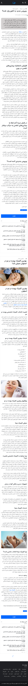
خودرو (12, 671)
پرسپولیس (13, 676)
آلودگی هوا (24, 669)
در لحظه (21, 32)
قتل (21, 673)
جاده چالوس (17, 671)
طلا (8, 671)
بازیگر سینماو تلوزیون (7, 669)
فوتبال (25, 673)
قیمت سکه (5, 673)
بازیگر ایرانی (15, 669)
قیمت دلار (11, 673)
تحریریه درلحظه (23, 8)
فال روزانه (4, 671)
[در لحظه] (14, 2)
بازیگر (19, 669)
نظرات (14, 216)
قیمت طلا (24, 676)
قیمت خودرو (16, 673)
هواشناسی (19, 676)
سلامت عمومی (23, 210)
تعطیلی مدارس (23, 671)
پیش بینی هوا (6, 676)
